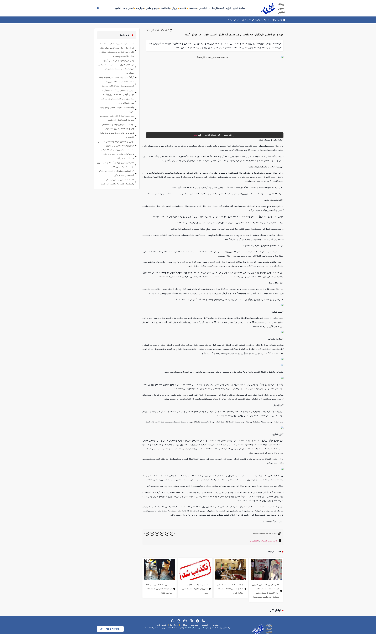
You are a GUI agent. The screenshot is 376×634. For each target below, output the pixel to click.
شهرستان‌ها (218, 8)
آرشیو (118, 8)
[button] (98, 8)
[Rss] (203, 621)
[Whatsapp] (172, 621)
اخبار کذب (272, 541)
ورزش (174, 8)
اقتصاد (183, 8)
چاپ (195, 135)
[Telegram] (197, 621)
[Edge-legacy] (178, 621)
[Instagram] (191, 621)
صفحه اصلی (239, 8)
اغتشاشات (254, 541)
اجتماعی (203, 8)
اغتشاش (263, 541)
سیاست (193, 8)
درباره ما (140, 8)
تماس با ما (128, 8)
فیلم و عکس (152, 8)
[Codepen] (185, 621)
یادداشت (165, 8)
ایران (228, 8)
